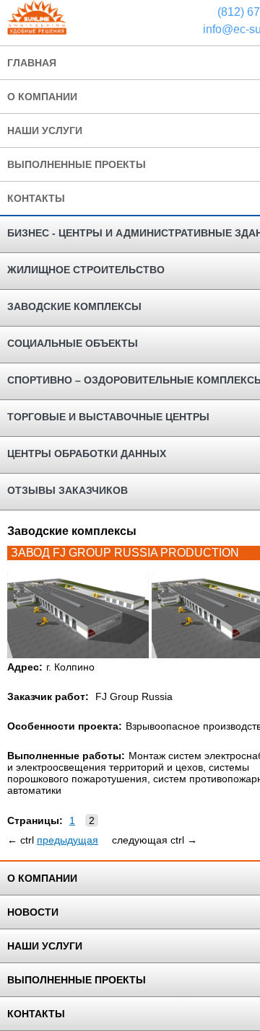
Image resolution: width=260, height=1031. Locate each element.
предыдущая (67, 840)
